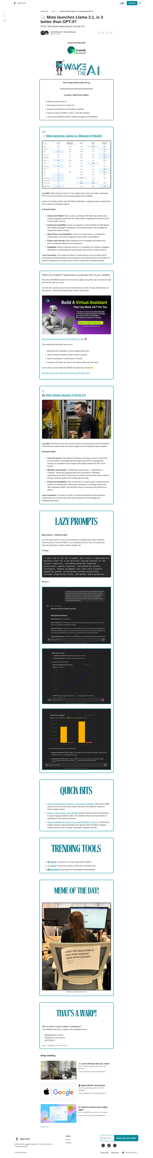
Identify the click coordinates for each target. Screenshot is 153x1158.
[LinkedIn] (103, 1145)
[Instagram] (114, 1145)
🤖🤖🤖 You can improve (54, 1037)
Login (122, 3)
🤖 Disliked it (49, 1040)
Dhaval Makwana (70, 32)
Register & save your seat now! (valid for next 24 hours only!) (66, 373)
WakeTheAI (44, 11)
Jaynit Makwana (56, 32)
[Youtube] (109, 1145)
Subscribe (132, 3)
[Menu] (139, 2)
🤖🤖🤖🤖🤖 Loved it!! (53, 1035)
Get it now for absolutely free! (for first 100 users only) (63, 339)
